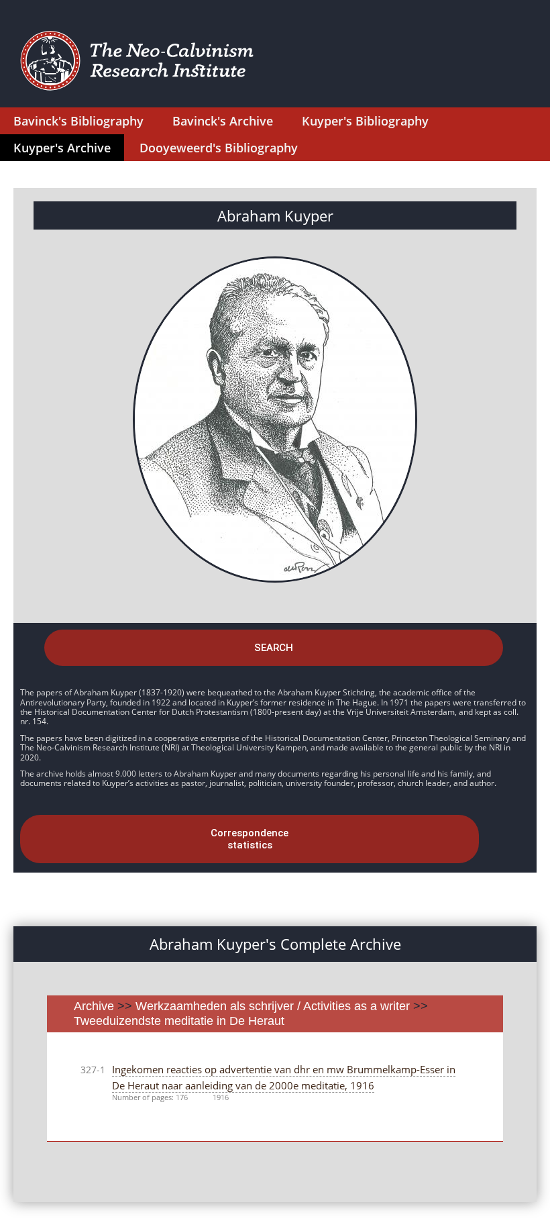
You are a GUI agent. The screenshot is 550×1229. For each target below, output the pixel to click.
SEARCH (273, 648)
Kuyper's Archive (62, 148)
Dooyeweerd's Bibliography (219, 148)
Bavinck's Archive (222, 121)
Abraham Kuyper (275, 215)
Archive (94, 1006)
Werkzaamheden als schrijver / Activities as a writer (274, 1006)
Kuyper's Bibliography (365, 121)
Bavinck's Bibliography (78, 121)
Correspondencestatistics (249, 839)
